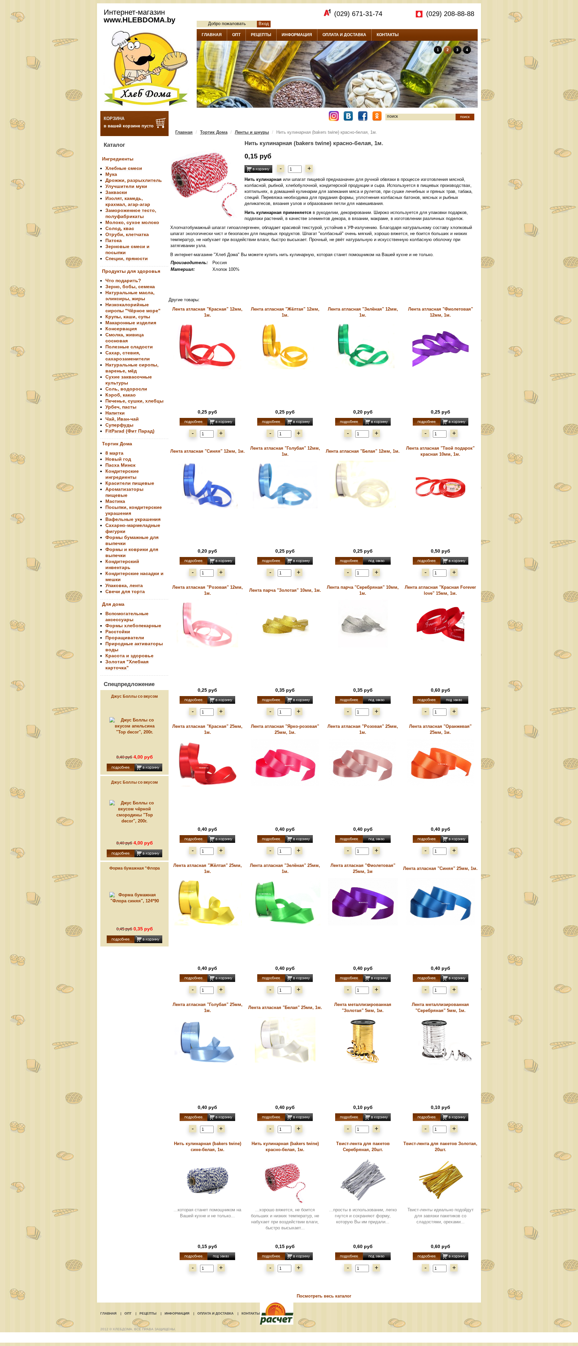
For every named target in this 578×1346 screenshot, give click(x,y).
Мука (111, 174)
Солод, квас (119, 228)
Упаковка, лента (124, 585)
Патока (113, 240)
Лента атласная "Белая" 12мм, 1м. (363, 451)
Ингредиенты (117, 158)
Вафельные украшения (133, 519)
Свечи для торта (125, 591)
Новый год (118, 459)
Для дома (113, 604)
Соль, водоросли (126, 388)
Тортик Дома (117, 443)
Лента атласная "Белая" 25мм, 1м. (285, 1007)
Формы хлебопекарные (133, 625)
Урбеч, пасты (120, 407)
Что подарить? (123, 280)
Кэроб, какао (120, 395)
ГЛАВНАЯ (212, 34)
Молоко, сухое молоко (132, 222)
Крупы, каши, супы (127, 316)
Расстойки (117, 631)
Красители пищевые (129, 483)
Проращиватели (124, 637)
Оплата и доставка (215, 1313)
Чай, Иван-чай (122, 419)
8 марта (114, 453)
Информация (177, 1313)
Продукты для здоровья (131, 271)
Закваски (116, 192)
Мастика (115, 501)
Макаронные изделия (130, 322)
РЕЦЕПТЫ (261, 34)
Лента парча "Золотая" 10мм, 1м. (285, 590)
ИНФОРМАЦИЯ (297, 34)
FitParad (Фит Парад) (130, 431)
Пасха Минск (120, 465)
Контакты (251, 1313)
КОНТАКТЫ (388, 34)
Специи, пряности (126, 258)
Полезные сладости (129, 346)
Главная (184, 132)
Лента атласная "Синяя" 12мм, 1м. (207, 451)
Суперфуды (119, 425)
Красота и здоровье (129, 655)
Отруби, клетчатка (127, 234)
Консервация (121, 328)
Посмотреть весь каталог (324, 1296)
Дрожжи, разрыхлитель (133, 180)
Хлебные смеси (123, 168)
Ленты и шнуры (252, 132)
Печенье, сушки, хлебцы (134, 401)
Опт (127, 1313)
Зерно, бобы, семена (130, 286)
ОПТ (236, 34)
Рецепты (148, 1313)
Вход (264, 23)
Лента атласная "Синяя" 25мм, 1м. (440, 868)
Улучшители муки (126, 186)
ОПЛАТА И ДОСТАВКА (344, 34)
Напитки (115, 413)
